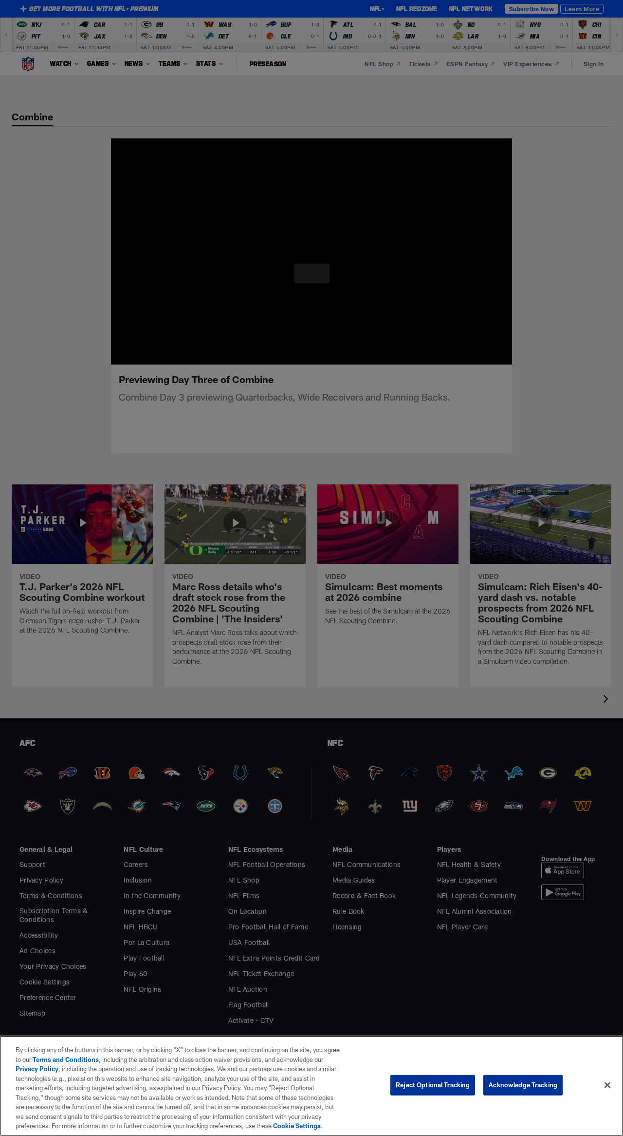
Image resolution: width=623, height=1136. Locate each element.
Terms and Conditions (59, 1059)
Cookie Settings (162, 1126)
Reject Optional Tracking (433, 1085)
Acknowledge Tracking (523, 1085)
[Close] (607, 1085)
